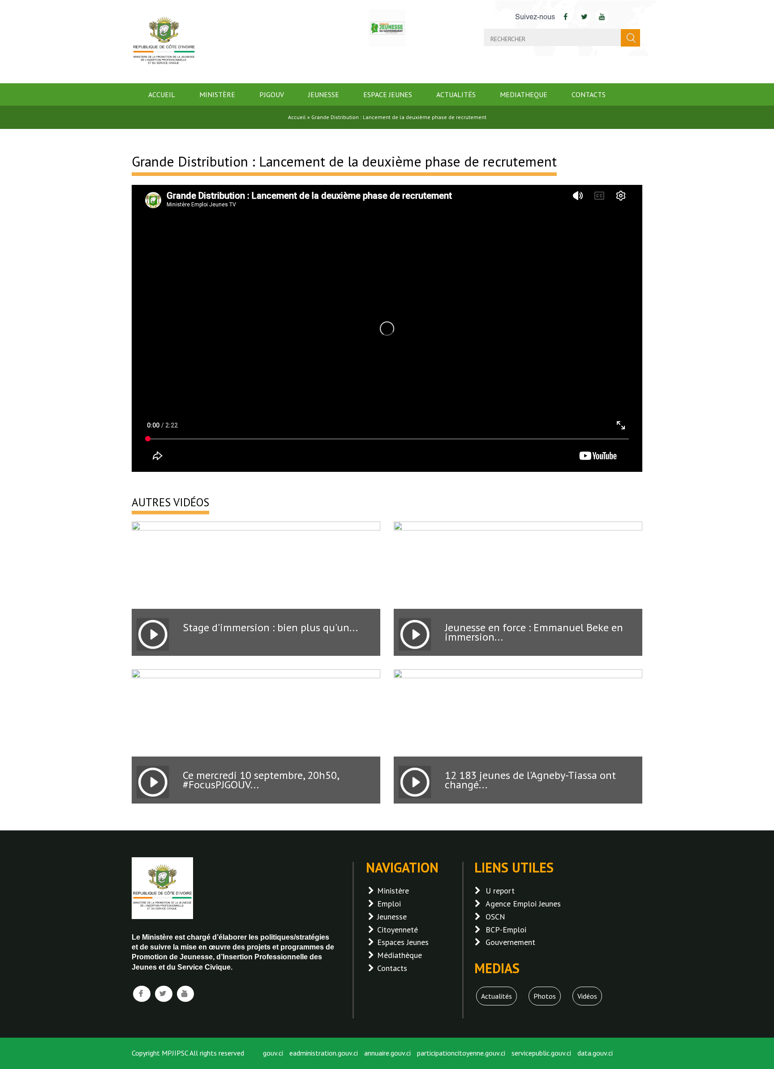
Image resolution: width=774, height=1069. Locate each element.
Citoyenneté (397, 929)
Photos (544, 996)
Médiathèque (399, 955)
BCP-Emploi (506, 929)
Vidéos (587, 996)
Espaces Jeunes (403, 942)
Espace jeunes (387, 94)
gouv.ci (273, 1052)
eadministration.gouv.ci (323, 1052)
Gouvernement (510, 942)
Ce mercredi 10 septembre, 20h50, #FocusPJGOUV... (261, 779)
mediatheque (523, 94)
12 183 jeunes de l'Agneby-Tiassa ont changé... (530, 779)
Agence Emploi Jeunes (523, 903)
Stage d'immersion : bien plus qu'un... (270, 627)
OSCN (495, 916)
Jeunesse (323, 94)
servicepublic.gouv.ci (541, 1052)
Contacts (589, 94)
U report (500, 890)
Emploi (389, 903)
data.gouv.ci (595, 1052)
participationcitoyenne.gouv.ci (461, 1052)
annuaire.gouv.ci (387, 1052)
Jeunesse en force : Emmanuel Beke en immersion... (534, 632)
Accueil (161, 94)
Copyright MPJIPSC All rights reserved (188, 1052)
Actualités (456, 94)
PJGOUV (271, 94)
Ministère (217, 94)
